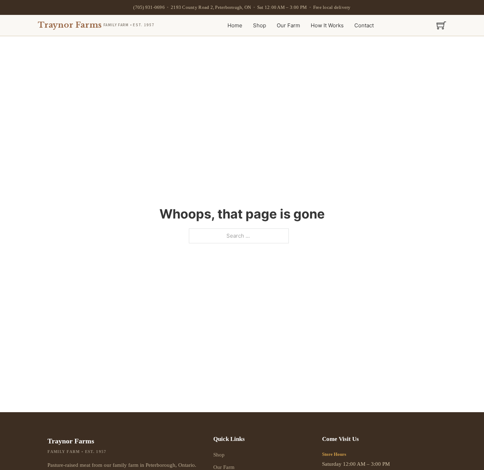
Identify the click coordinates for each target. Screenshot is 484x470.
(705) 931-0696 (149, 7)
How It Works (327, 25)
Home (234, 25)
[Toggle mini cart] (441, 25)
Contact (364, 25)
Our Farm (288, 25)
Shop (259, 25)
